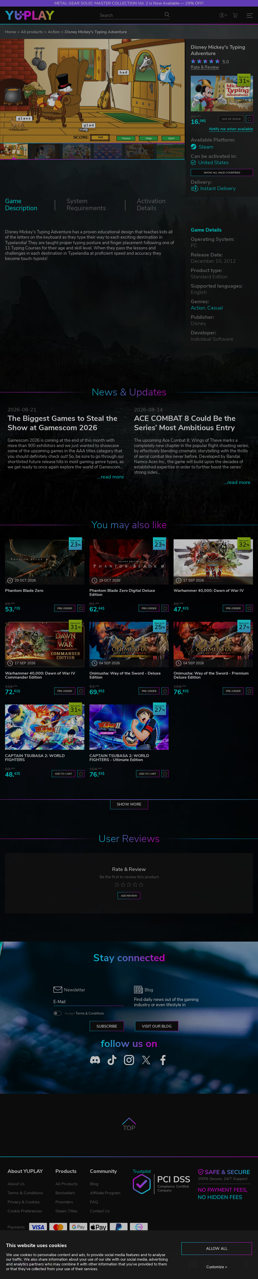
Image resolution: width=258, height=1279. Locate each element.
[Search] (167, 14)
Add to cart (63, 773)
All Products (66, 1183)
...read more (110, 477)
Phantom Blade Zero (24, 590)
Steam (206, 147)
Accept (84, 1013)
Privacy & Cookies (24, 1202)
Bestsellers (65, 1193)
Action (54, 32)
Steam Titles (66, 1211)
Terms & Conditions (90, 1013)
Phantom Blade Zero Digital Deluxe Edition (122, 592)
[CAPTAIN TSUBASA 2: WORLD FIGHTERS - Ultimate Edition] (129, 727)
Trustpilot (142, 1171)
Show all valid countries (222, 172)
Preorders (64, 1202)
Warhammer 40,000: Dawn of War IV (209, 590)
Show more (129, 804)
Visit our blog (157, 1026)
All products (32, 32)
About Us (16, 1183)
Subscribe (106, 1026)
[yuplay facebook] (163, 1060)
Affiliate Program (105, 1193)
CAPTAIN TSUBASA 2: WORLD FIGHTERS (35, 758)
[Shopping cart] (235, 15)
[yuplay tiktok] (112, 1060)
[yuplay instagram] (129, 1060)
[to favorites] (249, 118)
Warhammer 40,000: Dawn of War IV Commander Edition (40, 675)
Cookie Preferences (25, 1211)
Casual (215, 307)
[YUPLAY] (29, 15)
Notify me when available (231, 128)
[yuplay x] (146, 1060)
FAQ (94, 1202)
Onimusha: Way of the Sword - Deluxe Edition (125, 675)
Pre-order (64, 608)
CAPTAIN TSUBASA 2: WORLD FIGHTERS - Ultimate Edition (119, 758)
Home (10, 32)
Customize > (216, 1266)
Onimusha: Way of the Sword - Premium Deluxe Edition (211, 675)
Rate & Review (205, 67)
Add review (129, 895)
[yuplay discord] (95, 1060)
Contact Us (100, 1211)
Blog (94, 1183)
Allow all (217, 1248)
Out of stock (231, 119)
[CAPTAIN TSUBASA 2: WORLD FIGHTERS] (44, 727)
